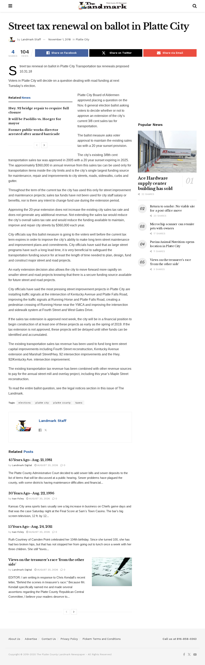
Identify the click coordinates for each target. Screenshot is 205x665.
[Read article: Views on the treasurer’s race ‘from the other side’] (112, 572)
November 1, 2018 (59, 39)
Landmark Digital (22, 465)
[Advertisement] (167, 89)
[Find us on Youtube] (195, 654)
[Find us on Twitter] (189, 654)
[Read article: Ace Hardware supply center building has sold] (167, 152)
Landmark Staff (31, 39)
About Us (14, 638)
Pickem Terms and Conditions (101, 638)
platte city (42, 402)
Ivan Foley (18, 498)
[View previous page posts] (37, 145)
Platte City (82, 39)
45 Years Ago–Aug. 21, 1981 (30, 460)
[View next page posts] (44, 145)
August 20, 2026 (47, 465)
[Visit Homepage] (102, 6)
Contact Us (49, 638)
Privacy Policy (69, 638)
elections (24, 402)
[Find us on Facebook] (184, 654)
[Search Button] (195, 6)
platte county (62, 402)
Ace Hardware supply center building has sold (155, 183)
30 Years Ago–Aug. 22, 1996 (31, 493)
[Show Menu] (10, 6)
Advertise (31, 638)
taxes (78, 402)
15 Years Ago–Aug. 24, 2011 (30, 527)
